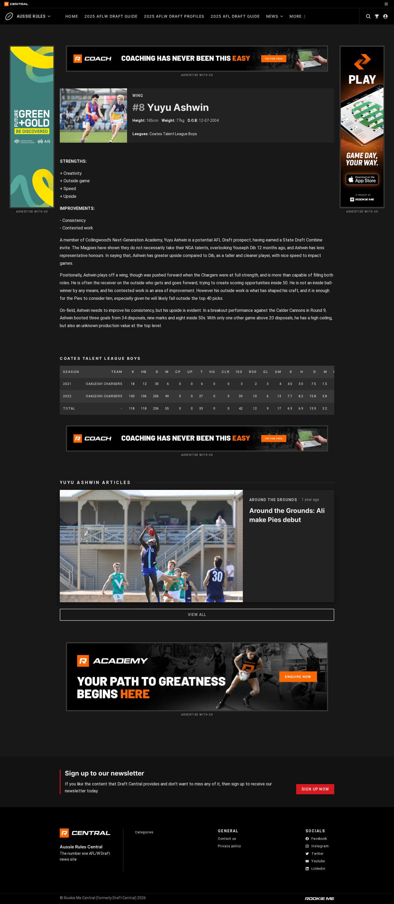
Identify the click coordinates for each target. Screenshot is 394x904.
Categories (144, 832)
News (272, 16)
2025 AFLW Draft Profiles (174, 16)
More (295, 16)
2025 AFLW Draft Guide (110, 16)
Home (71, 16)
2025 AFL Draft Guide (235, 16)
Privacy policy (229, 846)
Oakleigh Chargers (104, 384)
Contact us (227, 839)
